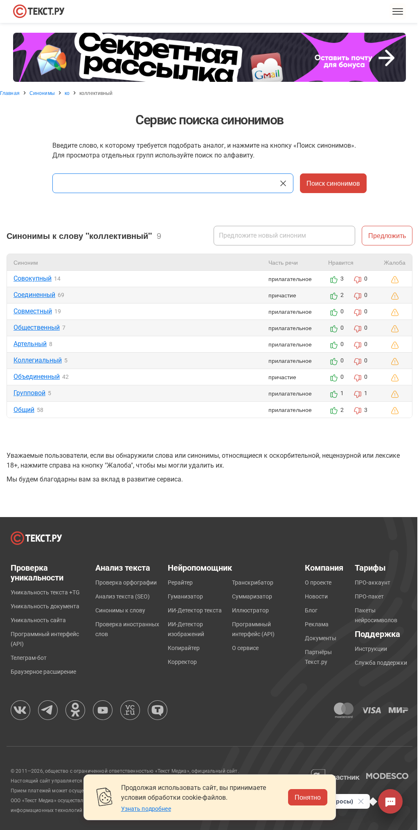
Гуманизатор (185, 596)
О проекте (318, 582)
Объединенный (37, 376)
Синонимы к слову (120, 610)
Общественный (37, 327)
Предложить (387, 235)
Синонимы (42, 93)
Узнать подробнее (146, 809)
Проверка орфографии (126, 582)
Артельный (30, 344)
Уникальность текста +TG (45, 592)
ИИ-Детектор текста (195, 610)
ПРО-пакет (369, 596)
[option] (209, 57)
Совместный (33, 311)
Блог (311, 610)
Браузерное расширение (43, 671)
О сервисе (245, 648)
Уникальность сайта (38, 620)
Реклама (317, 624)
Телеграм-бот (29, 658)
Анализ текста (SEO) (122, 596)
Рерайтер (180, 582)
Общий (24, 410)
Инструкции (371, 649)
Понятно (308, 797)
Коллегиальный (38, 360)
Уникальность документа (45, 606)
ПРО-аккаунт (372, 582)
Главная (10, 93)
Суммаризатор (252, 596)
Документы (320, 638)
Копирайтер (184, 648)
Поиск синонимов (333, 183)
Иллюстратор (250, 610)
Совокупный (33, 278)
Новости (316, 596)
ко (67, 93)
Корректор (182, 662)
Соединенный (34, 295)
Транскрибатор (252, 582)
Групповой (29, 393)
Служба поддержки (381, 662)
